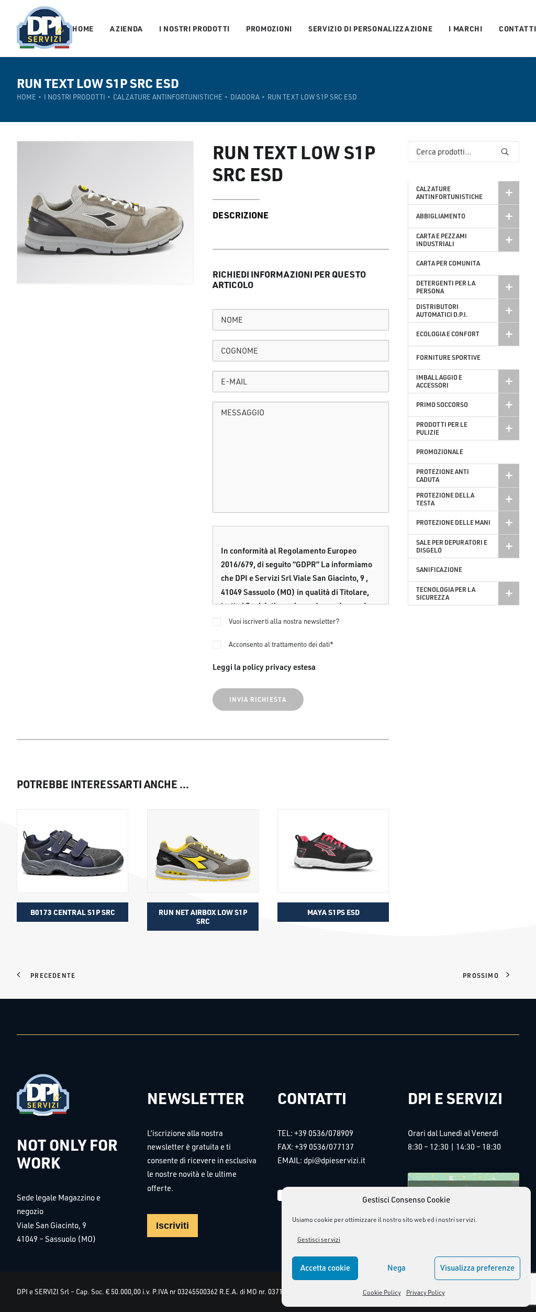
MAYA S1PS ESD (203, 912)
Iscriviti (172, 1225)
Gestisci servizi (318, 1239)
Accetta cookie (325, 1268)
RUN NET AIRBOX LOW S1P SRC (72, 916)
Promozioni (269, 28)
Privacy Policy (425, 1292)
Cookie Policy (382, 1292)
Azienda (126, 28)
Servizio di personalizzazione (370, 28)
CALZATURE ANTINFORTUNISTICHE (167, 97)
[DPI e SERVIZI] (44, 28)
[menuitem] (86, 28)
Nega (396, 1268)
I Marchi (466, 28)
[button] (72, 851)
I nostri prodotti (194, 28)
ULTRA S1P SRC (333, 912)
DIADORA (245, 97)
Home (83, 28)
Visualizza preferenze (477, 1268)
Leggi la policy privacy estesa (264, 666)
